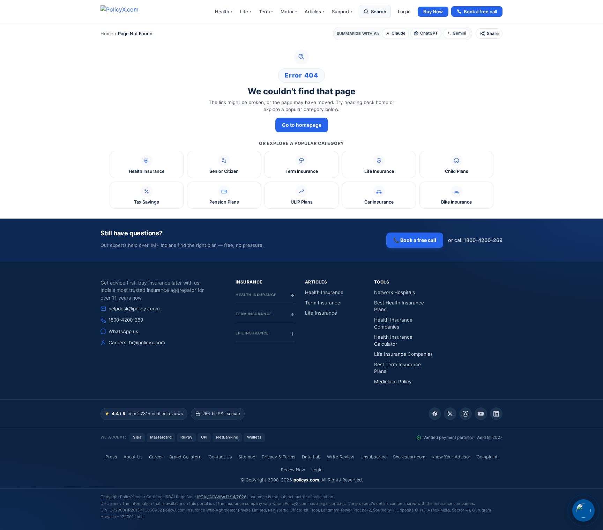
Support (342, 11)
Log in (404, 11)
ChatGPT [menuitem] (429, 33)
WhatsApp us (123, 331)
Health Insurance (324, 292)
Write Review (340, 456)
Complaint (487, 456)
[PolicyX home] (125, 11)
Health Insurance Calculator (393, 340)
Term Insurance (322, 303)
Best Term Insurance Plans (397, 368)
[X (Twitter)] (450, 413)
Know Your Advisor (451, 456)
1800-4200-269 (126, 320)
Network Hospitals (394, 292)
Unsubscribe (373, 456)
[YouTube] (481, 413)
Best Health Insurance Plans (399, 306)
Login (316, 469)
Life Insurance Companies (403, 354)
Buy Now (433, 11)
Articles (314, 11)
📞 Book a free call (414, 240)
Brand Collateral (185, 456)
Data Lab (311, 456)
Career (156, 456)
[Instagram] (465, 413)
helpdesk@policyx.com (134, 308)
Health (223, 11)
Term (266, 11)
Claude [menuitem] (398, 33)
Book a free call (480, 11)
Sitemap (246, 456)
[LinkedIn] (496, 413)
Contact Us (220, 456)
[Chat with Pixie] (583, 510)
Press (111, 456)
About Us (133, 456)
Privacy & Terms (279, 456)
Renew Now (293, 469)
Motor (289, 11)
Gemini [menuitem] (459, 33)
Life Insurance (321, 313)
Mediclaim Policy (393, 381)
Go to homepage (301, 125)
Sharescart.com (409, 456)
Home (106, 33)
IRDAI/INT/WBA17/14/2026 (221, 496)
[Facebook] (435, 413)
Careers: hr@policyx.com (137, 342)
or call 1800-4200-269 (475, 240)
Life (245, 11)
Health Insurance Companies (393, 323)
